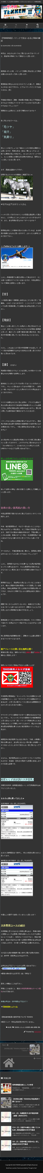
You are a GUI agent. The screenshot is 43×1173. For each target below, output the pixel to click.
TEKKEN (16, 1027)
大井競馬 (27, 1027)
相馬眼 (35, 1027)
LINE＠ (28, 652)
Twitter (37, 652)
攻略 (31, 1027)
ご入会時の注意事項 (13, 1)
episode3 (37, 1032)
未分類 (9, 1027)
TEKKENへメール (10, 1007)
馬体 (39, 1027)
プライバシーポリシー (27, 1)
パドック (22, 1027)
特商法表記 (38, 1)
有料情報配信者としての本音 (22, 1085)
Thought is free (32, 1168)
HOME (4, 1)
